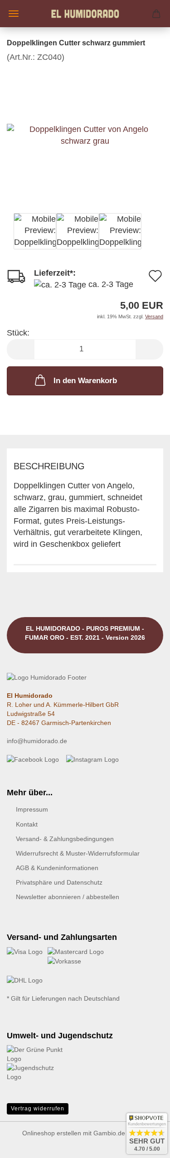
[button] (20, 349)
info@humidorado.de (37, 740)
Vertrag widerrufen (37, 1108)
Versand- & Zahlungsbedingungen (65, 838)
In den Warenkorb (85, 380)
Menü (13, 13)
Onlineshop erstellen (51, 1133)
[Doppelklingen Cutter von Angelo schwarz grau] (85, 130)
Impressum (32, 809)
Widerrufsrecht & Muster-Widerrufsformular (78, 853)
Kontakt (27, 824)
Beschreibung (49, 466)
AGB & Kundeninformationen (57, 867)
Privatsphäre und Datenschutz (59, 882)
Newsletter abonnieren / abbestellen (67, 896)
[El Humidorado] (85, 13)
